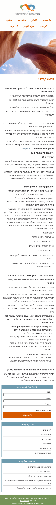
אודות (34, 20)
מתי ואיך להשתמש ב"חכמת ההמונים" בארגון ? (34, 488)
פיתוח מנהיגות (46, 435)
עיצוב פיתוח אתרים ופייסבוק (34, 503)
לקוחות (43, 26)
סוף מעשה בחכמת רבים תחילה (39, 476)
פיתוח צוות (47, 444)
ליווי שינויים (47, 430)
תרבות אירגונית (45, 448)
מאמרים (22, 20)
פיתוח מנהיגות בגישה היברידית (39, 467)
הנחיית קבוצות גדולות (43, 453)
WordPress (24, 501)
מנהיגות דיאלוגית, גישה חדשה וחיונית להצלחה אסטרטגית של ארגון (28, 482)
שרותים (9, 20)
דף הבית (47, 20)
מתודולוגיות (28, 26)
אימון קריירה (46, 439)
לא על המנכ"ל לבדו (44, 472)
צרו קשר (14, 26)
